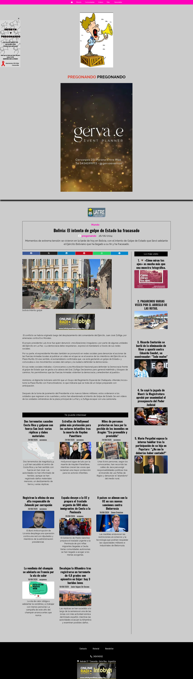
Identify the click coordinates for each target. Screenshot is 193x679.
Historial (96, 648)
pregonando (89, 236)
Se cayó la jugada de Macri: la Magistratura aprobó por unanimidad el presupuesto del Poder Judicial (151, 397)
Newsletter (118, 2)
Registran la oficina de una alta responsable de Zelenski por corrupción (38, 501)
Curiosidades (89, 2)
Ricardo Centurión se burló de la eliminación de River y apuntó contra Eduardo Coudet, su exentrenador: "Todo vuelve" (151, 349)
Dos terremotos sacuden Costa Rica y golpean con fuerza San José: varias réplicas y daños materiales (38, 428)
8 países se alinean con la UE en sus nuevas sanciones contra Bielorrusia (112, 502)
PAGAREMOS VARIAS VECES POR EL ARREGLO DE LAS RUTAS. (151, 304)
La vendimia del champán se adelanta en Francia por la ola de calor (38, 571)
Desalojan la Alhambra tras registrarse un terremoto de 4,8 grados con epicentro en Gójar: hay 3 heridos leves (75, 575)
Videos (100, 2)
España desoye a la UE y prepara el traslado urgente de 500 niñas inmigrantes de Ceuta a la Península (75, 504)
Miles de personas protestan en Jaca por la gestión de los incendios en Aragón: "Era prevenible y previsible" (112, 428)
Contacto (83, 648)
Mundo (78, 2)
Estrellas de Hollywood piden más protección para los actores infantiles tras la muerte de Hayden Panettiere (75, 428)
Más (108, 2)
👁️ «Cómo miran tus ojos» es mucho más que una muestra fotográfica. (151, 264)
